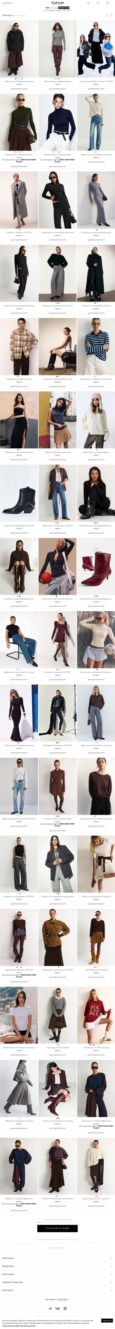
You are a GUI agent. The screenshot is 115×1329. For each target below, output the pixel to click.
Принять (107, 1320)
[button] (57, 1258)
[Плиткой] (106, 15)
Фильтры (7, 15)
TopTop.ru (58, 3)
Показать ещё (57, 1228)
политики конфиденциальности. (18, 1325)
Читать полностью (57, 1248)
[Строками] (111, 15)
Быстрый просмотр (19, 89)
